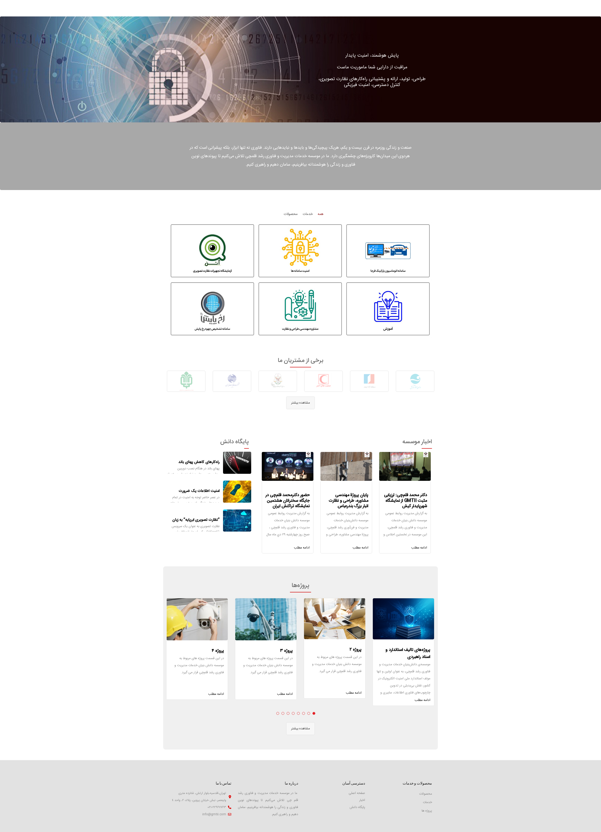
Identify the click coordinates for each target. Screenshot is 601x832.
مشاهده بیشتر (300, 403)
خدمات (427, 802)
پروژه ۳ (286, 650)
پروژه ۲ (356, 649)
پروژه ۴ (218, 650)
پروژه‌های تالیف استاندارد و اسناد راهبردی (407, 653)
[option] (415, 381)
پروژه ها (427, 811)
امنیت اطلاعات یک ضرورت (199, 462)
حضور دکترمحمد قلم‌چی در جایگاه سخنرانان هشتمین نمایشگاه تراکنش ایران (288, 501)
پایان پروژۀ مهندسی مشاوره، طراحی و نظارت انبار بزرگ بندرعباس (348, 501)
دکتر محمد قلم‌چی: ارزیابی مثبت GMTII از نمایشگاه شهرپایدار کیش (405, 501)
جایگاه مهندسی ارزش (204, 520)
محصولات (425, 794)
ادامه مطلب (419, 548)
